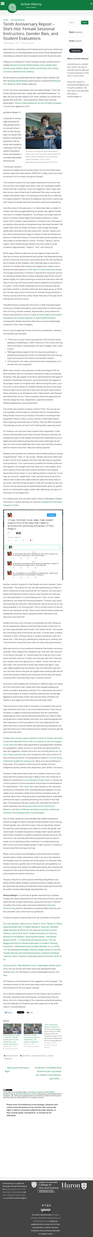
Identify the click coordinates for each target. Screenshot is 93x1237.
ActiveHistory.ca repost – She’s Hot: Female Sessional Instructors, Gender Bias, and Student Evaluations (11, 1039)
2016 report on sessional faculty (41, 269)
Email (75, 41)
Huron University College (11, 1195)
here (13, 972)
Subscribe (76, 50)
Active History (31, 4)
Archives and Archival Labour (40, 68)
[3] (52, 247)
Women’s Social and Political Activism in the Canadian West (33, 65)
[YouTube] (48, 1205)
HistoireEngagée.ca (74, 96)
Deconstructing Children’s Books (16, 68)
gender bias (26, 1056)
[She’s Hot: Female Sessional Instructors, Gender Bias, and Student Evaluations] (33, 1029)
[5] (43, 812)
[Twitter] (43, 1205)
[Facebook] (45, 1205)
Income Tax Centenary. (25, 71)
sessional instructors (39, 1056)
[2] (10, 221)
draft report (29, 786)
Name (75, 32)
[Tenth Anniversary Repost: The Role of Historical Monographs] (54, 1036)
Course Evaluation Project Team (36, 780)
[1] (19, 112)
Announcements (18, 20)
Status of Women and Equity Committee (32, 809)
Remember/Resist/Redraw (17, 81)
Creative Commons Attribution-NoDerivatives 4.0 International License (29, 1093)
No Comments (28, 43)
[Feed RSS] (50, 1205)
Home (5, 20)
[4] (24, 754)
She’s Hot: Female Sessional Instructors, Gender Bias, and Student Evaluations (32, 1038)
